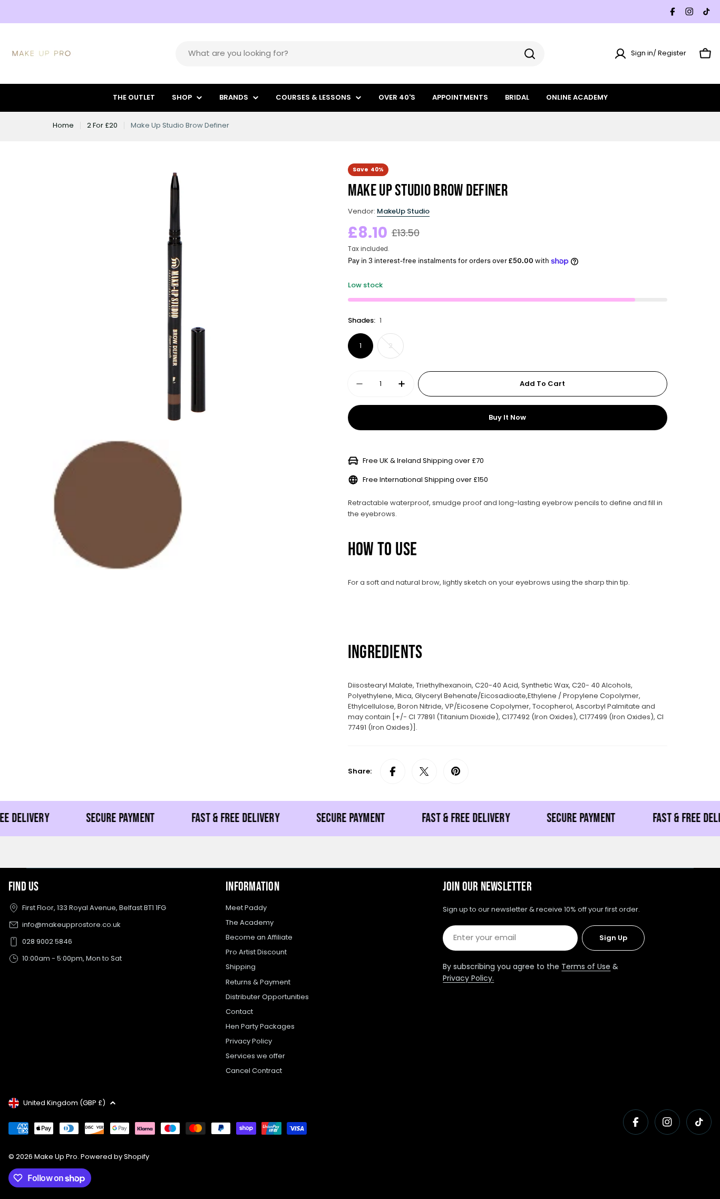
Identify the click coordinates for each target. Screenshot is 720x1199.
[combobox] (360, 53)
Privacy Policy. (468, 978)
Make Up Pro (55, 1157)
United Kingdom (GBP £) (64, 1103)
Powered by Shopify (115, 1157)
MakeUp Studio (403, 211)
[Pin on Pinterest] (456, 771)
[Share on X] (424, 771)
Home (63, 125)
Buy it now (507, 417)
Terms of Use (585, 966)
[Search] (529, 53)
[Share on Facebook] (392, 771)
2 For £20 (102, 125)
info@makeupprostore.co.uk (71, 925)
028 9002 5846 (47, 941)
